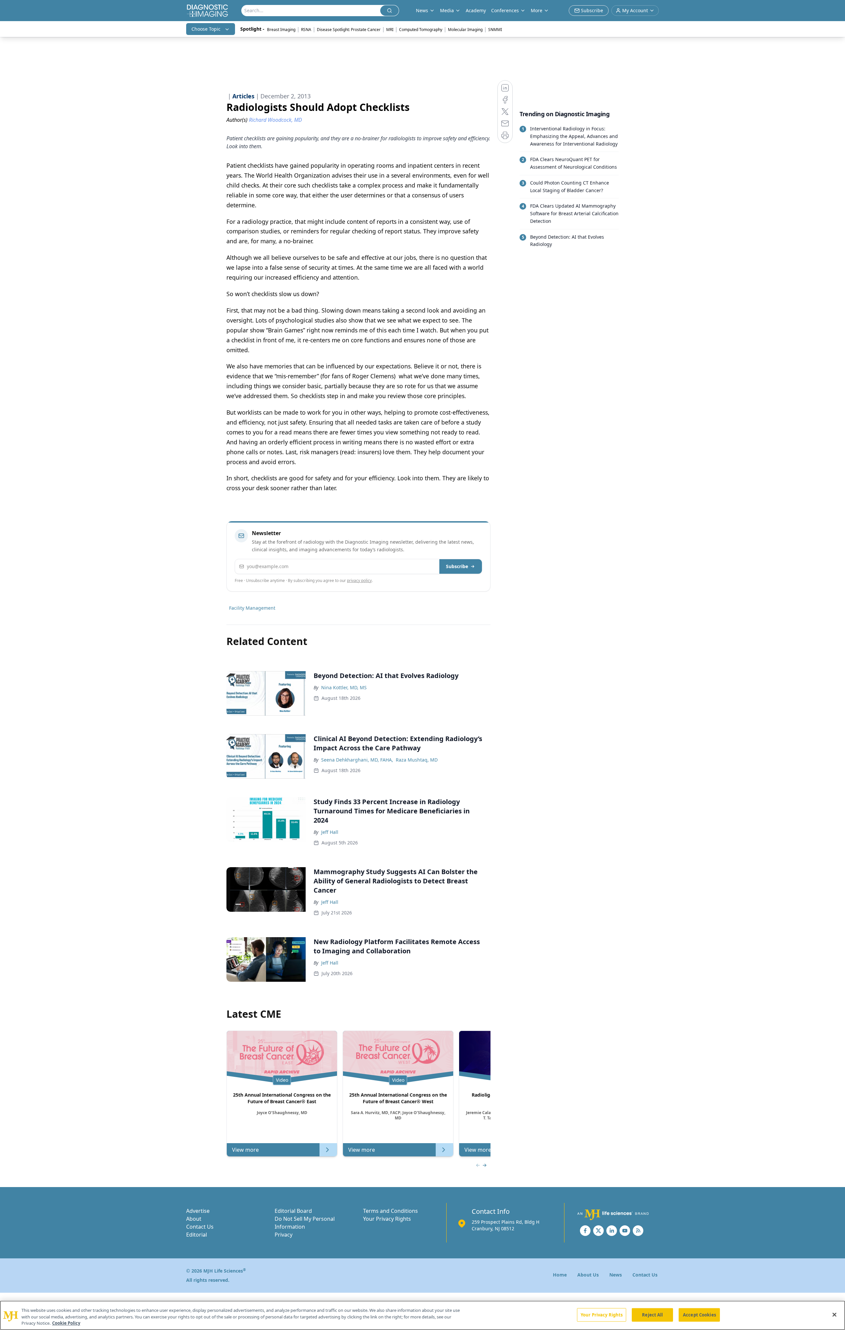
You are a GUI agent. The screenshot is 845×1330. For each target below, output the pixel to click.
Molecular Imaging (465, 29)
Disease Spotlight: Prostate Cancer (349, 29)
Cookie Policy (66, 1323)
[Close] (834, 1314)
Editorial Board (293, 1210)
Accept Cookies (699, 1314)
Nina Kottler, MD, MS (344, 687)
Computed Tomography (420, 29)
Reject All (652, 1314)
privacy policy (359, 580)
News (615, 1275)
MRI (389, 29)
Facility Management (252, 608)
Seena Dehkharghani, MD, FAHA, (357, 760)
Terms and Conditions (390, 1210)
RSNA (306, 29)
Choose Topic (205, 29)
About (193, 1218)
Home (560, 1275)
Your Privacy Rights (387, 1218)
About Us (588, 1275)
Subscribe (457, 566)
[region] (422, 1315)
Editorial (196, 1234)
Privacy (283, 1234)
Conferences (505, 10)
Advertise (198, 1210)
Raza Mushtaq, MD (417, 760)
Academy (476, 10)
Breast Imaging (281, 29)
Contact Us (200, 1226)
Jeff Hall (329, 832)
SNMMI (495, 29)
